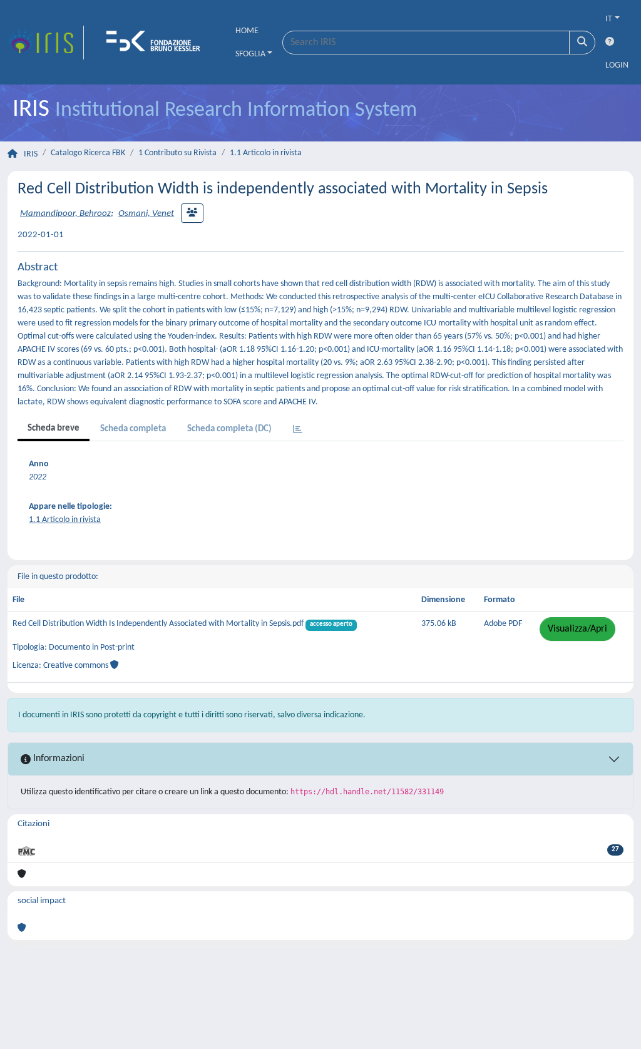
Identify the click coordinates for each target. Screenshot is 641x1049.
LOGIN (616, 65)
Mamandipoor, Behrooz (65, 213)
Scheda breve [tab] (53, 428)
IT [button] (608, 19)
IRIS (31, 154)
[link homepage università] (157, 42)
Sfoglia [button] (250, 54)
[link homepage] (46, 42)
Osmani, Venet (146, 213)
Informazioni (58, 759)
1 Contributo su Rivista (177, 153)
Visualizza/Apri (577, 629)
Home (247, 31)
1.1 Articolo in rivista (266, 153)
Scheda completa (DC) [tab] (229, 429)
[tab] (297, 430)
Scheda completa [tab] (133, 429)
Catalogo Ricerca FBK (88, 153)
